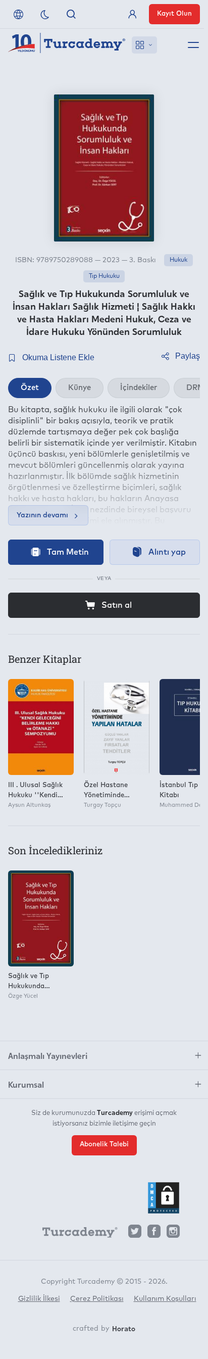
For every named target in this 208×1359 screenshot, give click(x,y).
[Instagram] (173, 1234)
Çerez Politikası (97, 1298)
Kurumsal (26, 1084)
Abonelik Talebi (104, 1144)
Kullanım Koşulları (165, 1298)
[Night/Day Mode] (45, 14)
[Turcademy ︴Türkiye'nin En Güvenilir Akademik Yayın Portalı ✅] (67, 45)
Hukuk (178, 260)
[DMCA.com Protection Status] (163, 1198)
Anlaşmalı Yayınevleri (47, 1055)
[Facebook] (154, 1234)
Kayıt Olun (174, 14)
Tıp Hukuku (104, 276)
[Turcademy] (75, 1234)
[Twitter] (134, 1234)
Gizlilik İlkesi (39, 1298)
